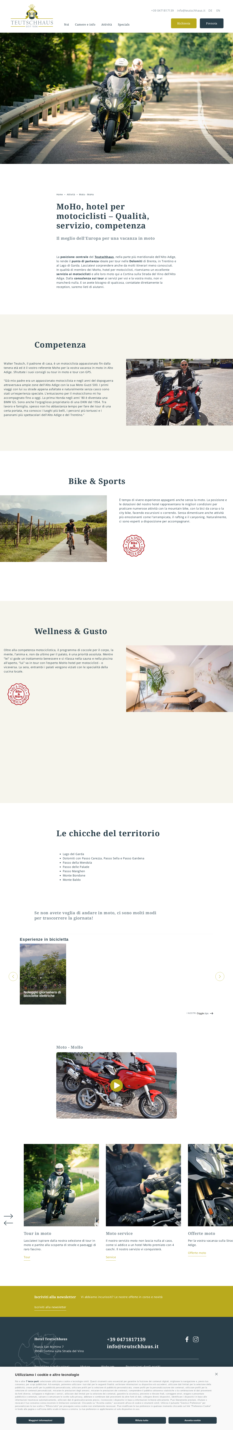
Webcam (108, 1366)
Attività (106, 24)
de (210, 10)
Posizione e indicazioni (51, 1366)
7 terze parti (32, 1381)
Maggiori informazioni (40, 1420)
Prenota (211, 23)
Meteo (85, 1366)
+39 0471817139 (126, 1339)
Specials (124, 24)
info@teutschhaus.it (133, 1346)
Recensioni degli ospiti (143, 1366)
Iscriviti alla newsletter (50, 1307)
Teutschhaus (104, 257)
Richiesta (183, 23)
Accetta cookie (192, 1420)
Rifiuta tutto (141, 1420)
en (218, 10)
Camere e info (85, 24)
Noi (66, 24)
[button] (216, 1374)
